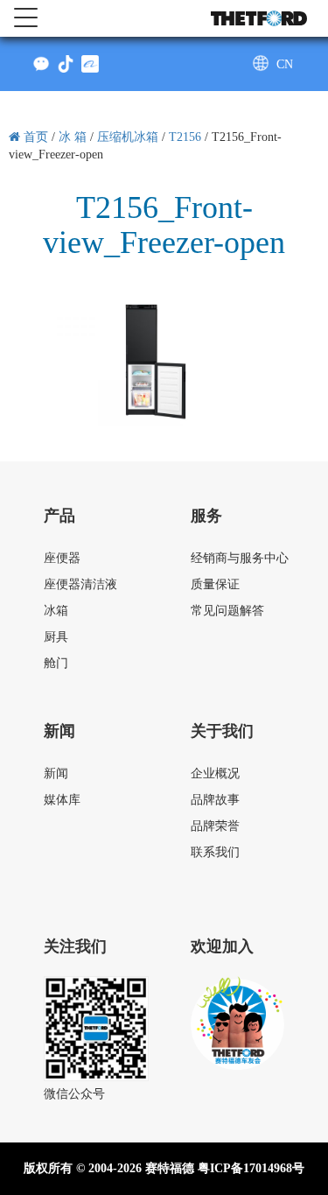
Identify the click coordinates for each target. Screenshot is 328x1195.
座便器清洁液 (80, 584)
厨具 (56, 636)
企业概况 (215, 773)
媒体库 (62, 799)
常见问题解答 (227, 610)
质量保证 (215, 584)
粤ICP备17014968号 (251, 1168)
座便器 (62, 558)
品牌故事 (215, 799)
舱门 (56, 663)
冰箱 (56, 610)
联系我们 (215, 852)
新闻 (56, 773)
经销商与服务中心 (240, 558)
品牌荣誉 (215, 826)
